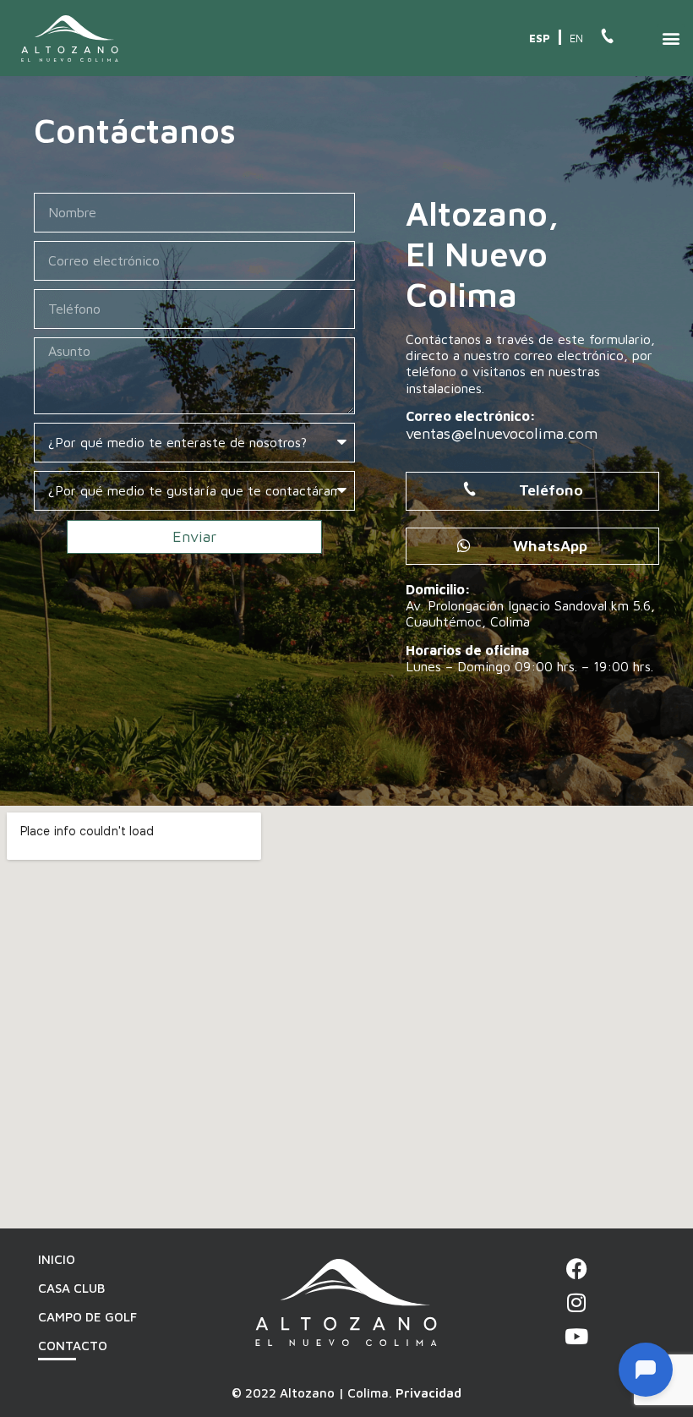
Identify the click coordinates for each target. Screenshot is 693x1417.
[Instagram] (576, 1302)
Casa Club (71, 1288)
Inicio (56, 1259)
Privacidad (428, 1393)
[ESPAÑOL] (541, 37)
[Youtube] (576, 1336)
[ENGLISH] (576, 37)
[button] (671, 38)
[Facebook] (576, 1268)
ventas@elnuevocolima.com (502, 433)
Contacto (72, 1345)
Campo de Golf (87, 1317)
